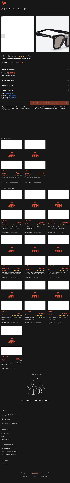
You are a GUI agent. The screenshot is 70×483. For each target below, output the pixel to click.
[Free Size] (11, 154)
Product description (35, 80)
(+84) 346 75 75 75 (11, 415)
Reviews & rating (35, 85)
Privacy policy (5, 433)
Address (7, 419)
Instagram (26, 476)
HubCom (35, 473)
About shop (4, 464)
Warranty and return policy (8, 454)
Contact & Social (35, 90)
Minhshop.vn (9, 93)
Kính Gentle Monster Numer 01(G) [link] (16, 9)
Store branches (5, 439)
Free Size (11, 171)
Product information (35, 70)
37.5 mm (12, 266)
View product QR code (8, 75)
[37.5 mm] (11, 250)
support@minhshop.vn (12, 423)
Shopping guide (5, 448)
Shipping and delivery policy (9, 451)
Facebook (44, 476)
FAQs (2, 436)
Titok (35, 476)
